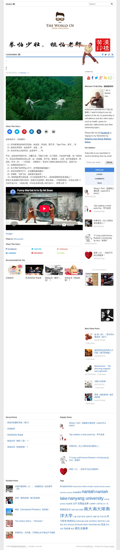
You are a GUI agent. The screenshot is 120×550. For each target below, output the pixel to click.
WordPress (89, 546)
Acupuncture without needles (83, 486)
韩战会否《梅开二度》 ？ (18, 441)
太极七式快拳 (100, 381)
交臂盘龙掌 (83, 503)
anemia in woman (66, 492)
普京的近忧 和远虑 (15, 435)
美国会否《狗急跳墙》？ (17, 447)
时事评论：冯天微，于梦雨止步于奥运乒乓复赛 (35, 532)
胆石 (65, 524)
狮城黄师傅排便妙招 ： (19, 546)
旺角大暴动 (81, 521)
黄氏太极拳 (81, 528)
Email (62, 253)
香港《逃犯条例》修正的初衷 (27, 498)
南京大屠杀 (79, 510)
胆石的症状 (79, 524)
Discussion (18, 239)
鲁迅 (72, 529)
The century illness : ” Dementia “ (29, 521)
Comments (99, 179)
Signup (109, 162)
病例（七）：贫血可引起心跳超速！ (84, 469)
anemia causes (105, 486)
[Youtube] (89, 78)
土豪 (75, 516)
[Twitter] (105, 54)
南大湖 (99, 508)
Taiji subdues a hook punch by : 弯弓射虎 (86, 434)
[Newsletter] (110, 78)
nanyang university (86, 498)
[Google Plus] (101, 78)
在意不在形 (81, 516)
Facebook (12, 249)
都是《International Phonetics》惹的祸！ (32, 509)
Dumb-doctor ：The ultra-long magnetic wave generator (102, 368)
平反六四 (103, 516)
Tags (99, 183)
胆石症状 (71, 524)
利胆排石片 (65, 509)
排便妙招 (11, 429)
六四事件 (92, 504)
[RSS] (112, 54)
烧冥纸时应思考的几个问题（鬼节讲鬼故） (103, 351)
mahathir (77, 492)
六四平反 (99, 504)
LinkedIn (12, 253)
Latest (99, 174)
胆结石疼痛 (93, 524)
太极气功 (89, 516)
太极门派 (96, 516)
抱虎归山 (71, 521)
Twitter (37, 249)
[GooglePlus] (109, 54)
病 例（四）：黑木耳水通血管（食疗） (104, 335)
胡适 (99, 524)
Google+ (9, 234)
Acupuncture (66, 486)
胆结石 (85, 524)
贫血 (103, 524)
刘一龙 (105, 504)
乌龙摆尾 (69, 504)
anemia (96, 486)
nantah (88, 491)
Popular (99, 170)
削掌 (73, 510)
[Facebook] (103, 54)
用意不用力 (102, 521)
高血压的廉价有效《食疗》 (18, 422)
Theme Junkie (109, 546)
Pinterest (38, 253)
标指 (86, 521)
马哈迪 (67, 528)
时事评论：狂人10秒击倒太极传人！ (84, 446)
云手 (75, 503)
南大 (88, 508)
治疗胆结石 (93, 521)
